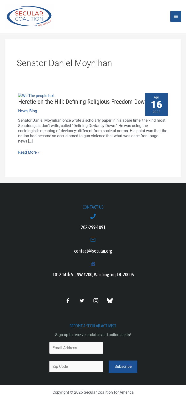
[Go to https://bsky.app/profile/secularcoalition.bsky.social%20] (110, 300)
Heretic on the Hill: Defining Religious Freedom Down (83, 101)
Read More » (28, 152)
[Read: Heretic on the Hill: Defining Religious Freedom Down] (36, 95)
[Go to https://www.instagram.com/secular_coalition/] (96, 301)
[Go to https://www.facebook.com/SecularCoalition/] (67, 301)
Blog (33, 111)
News (23, 111)
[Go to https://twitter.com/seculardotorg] (82, 301)
